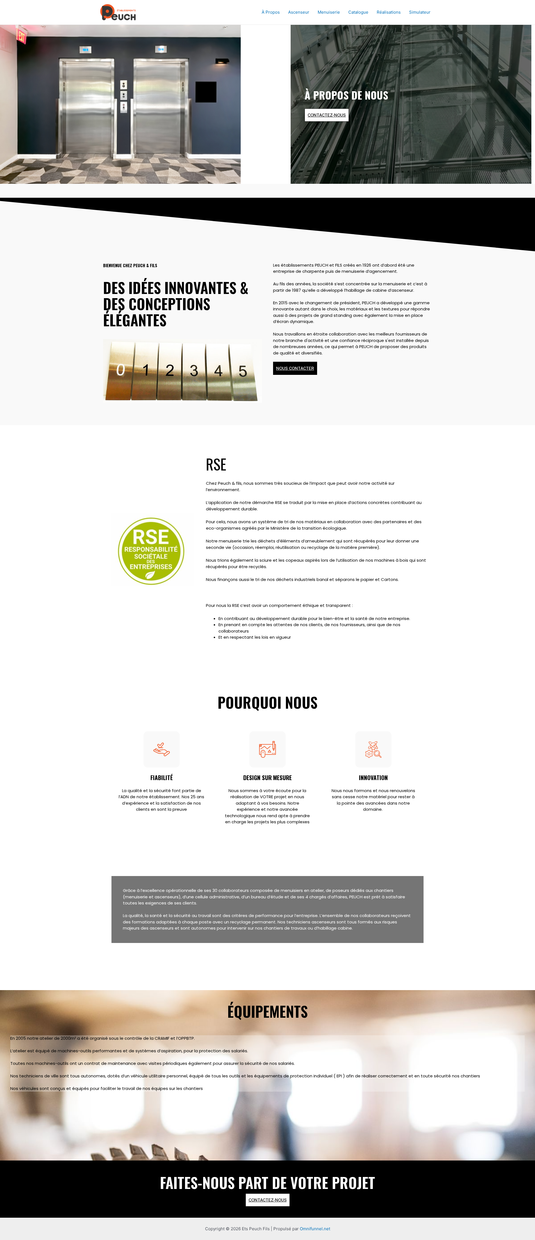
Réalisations (389, 12)
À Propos (271, 12)
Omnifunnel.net (315, 1228)
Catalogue (358, 12)
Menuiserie (329, 12)
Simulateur (420, 12)
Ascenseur (298, 12)
